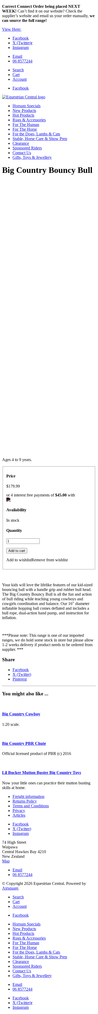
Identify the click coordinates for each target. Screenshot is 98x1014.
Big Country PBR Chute (24, 743)
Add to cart (16, 551)
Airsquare (10, 888)
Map (6, 861)
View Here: (11, 29)
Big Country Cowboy (21, 714)
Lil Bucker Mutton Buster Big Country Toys (41, 772)
